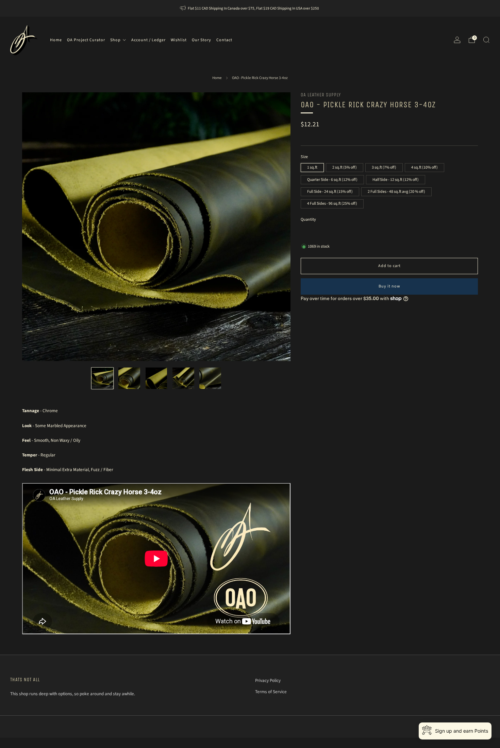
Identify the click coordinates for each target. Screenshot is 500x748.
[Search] (486, 39)
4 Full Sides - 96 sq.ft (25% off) (332, 203)
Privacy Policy (268, 680)
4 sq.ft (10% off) (424, 167)
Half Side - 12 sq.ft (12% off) (395, 179)
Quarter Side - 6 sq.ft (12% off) (332, 179)
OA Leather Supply (321, 95)
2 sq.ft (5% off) (344, 167)
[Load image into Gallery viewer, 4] (183, 378)
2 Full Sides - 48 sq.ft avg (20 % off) (396, 191)
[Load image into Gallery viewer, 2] (129, 378)
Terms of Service (271, 691)
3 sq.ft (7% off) (384, 167)
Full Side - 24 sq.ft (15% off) (330, 191)
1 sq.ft (312, 167)
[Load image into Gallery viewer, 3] (156, 378)
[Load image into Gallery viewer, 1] (102, 378)
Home (217, 77)
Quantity (308, 219)
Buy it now (389, 286)
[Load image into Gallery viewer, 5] (210, 378)
